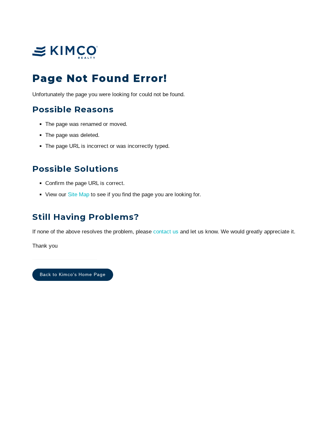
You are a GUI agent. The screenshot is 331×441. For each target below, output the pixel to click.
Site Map (78, 194)
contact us (165, 232)
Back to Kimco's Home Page (73, 274)
